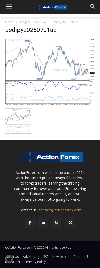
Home (9, 22)
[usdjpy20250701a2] (50, 72)
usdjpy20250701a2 (33, 22)
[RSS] (57, 223)
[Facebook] (30, 223)
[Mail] (43, 223)
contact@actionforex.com (60, 210)
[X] (70, 223)
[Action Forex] (50, 7)
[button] (9, 259)
